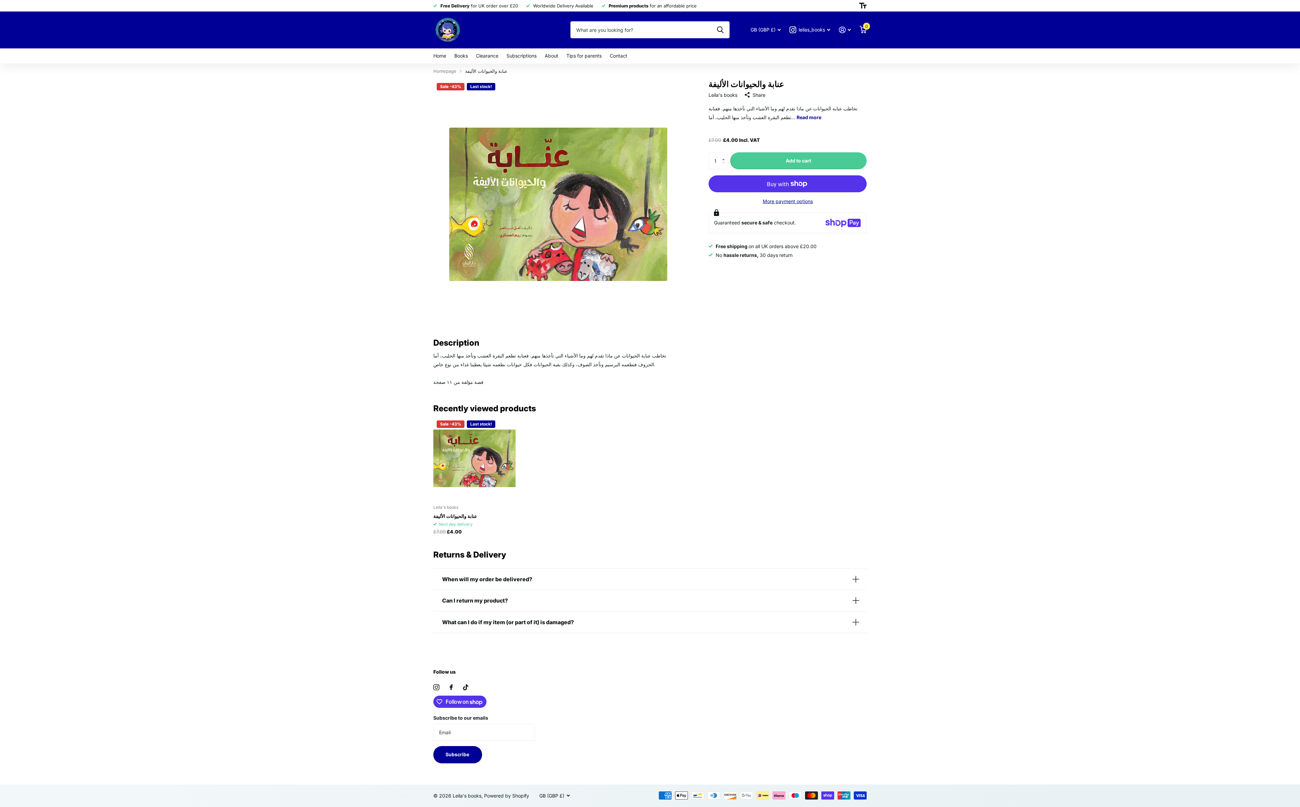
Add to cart (798, 160)
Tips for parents (584, 56)
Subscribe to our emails (460, 718)
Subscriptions (521, 56)
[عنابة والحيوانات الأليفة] (474, 458)
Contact (618, 56)
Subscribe (458, 754)
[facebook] (451, 687)
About (551, 56)
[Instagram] (436, 687)
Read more (809, 117)
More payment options (788, 201)
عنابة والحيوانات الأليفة (455, 516)
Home (439, 56)
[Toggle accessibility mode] (863, 5)
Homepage (444, 71)
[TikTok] (466, 687)
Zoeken (720, 29)
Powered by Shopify (506, 796)
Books (461, 56)
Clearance (487, 56)
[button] (725, 155)
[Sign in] (845, 30)
